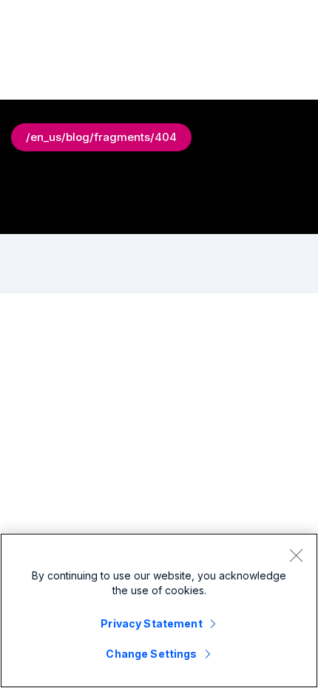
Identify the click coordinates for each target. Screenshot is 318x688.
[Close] (295, 555)
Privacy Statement (151, 623)
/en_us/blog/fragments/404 (101, 137)
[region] (159, 610)
